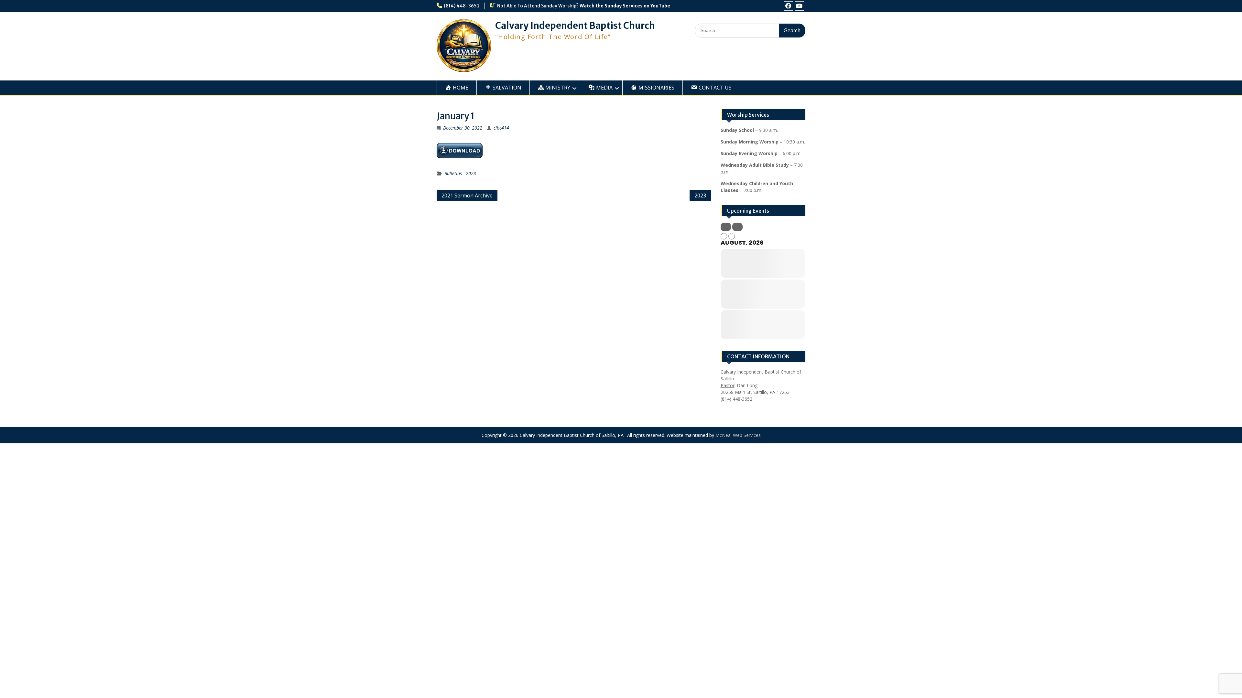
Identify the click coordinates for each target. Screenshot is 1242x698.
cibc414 (501, 128)
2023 (700, 195)
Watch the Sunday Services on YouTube (625, 6)
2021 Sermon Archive (467, 195)
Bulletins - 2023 (460, 173)
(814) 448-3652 (462, 6)
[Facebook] (788, 6)
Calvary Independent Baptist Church (575, 25)
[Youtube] (799, 6)
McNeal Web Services (738, 435)
